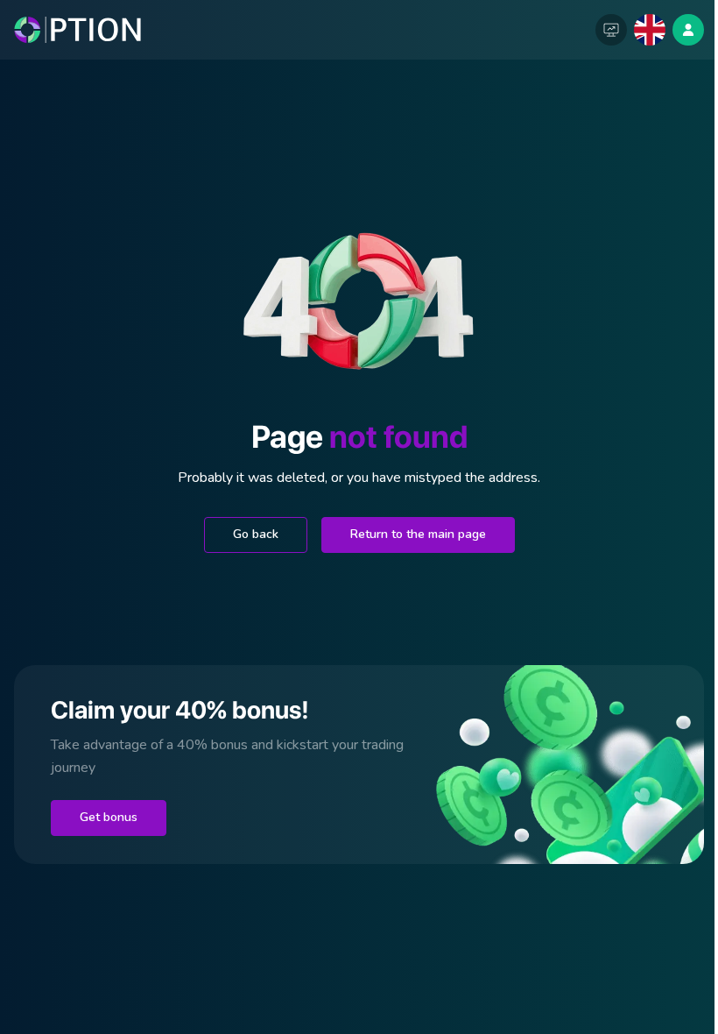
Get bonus (108, 817)
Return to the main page (418, 534)
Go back (255, 534)
